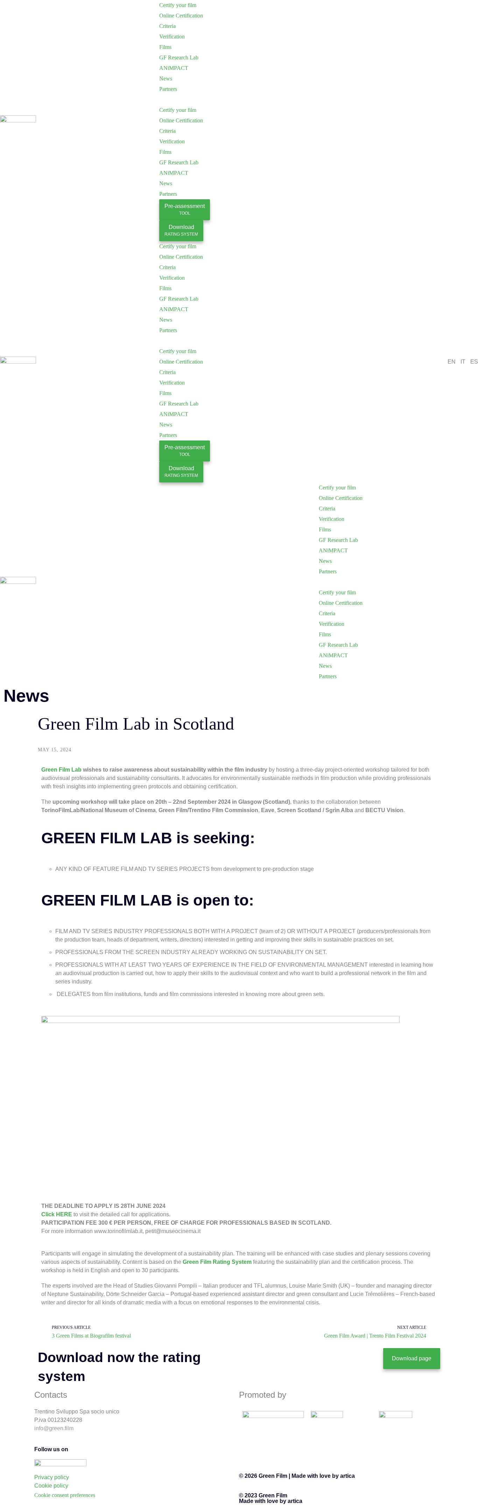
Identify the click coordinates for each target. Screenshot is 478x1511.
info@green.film (53, 1428)
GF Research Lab (178, 57)
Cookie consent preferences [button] (64, 1495)
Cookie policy (51, 1486)
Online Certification (181, 16)
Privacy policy (51, 1477)
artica (347, 1476)
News (165, 78)
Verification (172, 37)
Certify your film (177, 5)
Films (165, 47)
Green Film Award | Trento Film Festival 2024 (375, 1336)
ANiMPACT (173, 68)
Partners (168, 89)
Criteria (167, 26)
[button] (238, 99)
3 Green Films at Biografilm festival (91, 1336)
